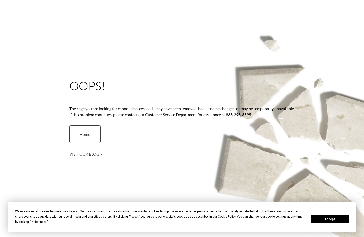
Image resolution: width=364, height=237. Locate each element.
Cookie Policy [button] (226, 216)
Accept (330, 219)
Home (85, 134)
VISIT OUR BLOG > (85, 154)
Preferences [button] (39, 222)
